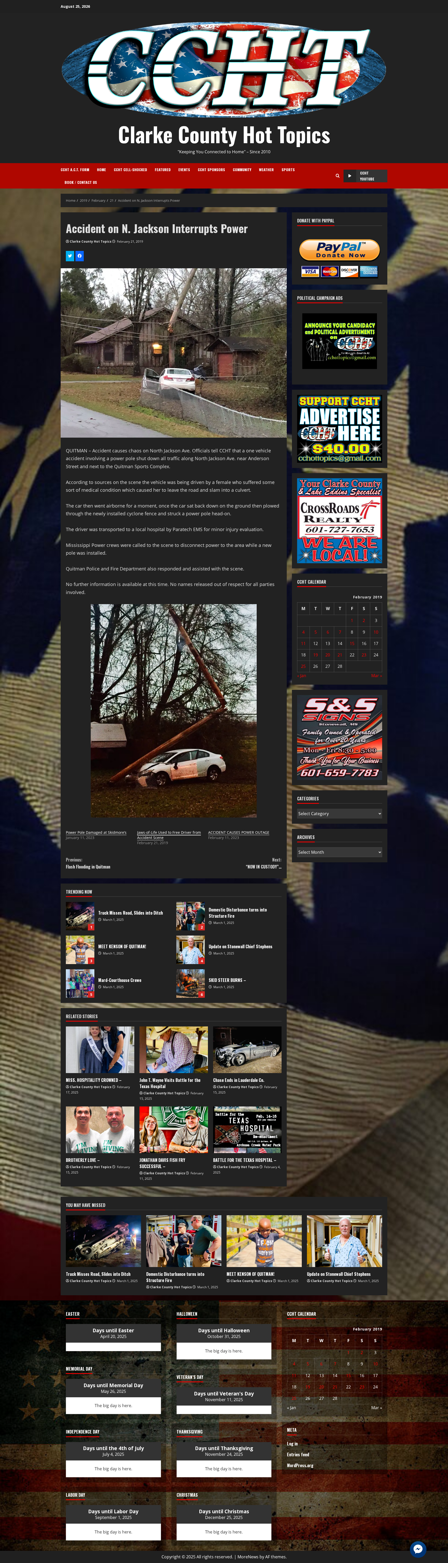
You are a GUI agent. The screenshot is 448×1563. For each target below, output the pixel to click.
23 (364, 655)
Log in (292, 1444)
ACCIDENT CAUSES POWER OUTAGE (238, 832)
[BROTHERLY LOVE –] (100, 1129)
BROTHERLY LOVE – (83, 1160)
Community (242, 169)
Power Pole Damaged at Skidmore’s (96, 832)
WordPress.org (300, 1465)
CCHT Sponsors (211, 169)
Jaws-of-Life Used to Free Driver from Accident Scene (169, 835)
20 (327, 655)
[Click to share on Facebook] (79, 256)
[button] (327, 354)
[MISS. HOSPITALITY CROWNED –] (100, 1049)
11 (303, 643)
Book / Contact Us (81, 182)
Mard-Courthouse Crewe (80, 983)
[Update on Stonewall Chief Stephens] (344, 1241)
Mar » (376, 675)
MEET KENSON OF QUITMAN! (80, 950)
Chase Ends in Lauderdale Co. (238, 1080)
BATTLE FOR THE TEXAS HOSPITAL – (244, 1160)
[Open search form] (338, 176)
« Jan (301, 675)
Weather (266, 169)
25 (303, 666)
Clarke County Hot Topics (224, 134)
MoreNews (247, 1557)
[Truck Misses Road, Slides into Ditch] (103, 1241)
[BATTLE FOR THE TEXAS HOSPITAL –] (247, 1129)
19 (315, 655)
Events (184, 169)
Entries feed (298, 1454)
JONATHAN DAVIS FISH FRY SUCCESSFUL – (162, 1163)
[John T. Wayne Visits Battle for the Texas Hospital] (173, 1049)
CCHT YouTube (367, 176)
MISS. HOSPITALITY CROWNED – (94, 1080)
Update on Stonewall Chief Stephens (190, 950)
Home (101, 169)
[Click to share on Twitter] (70, 256)
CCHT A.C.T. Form (75, 169)
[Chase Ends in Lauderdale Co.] (247, 1049)
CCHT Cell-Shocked (130, 169)
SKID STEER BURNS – (190, 983)
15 (352, 643)
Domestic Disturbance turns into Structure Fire (190, 916)
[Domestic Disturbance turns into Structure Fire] (183, 1241)
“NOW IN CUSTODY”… (264, 863)
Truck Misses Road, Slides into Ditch (80, 916)
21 (340, 655)
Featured (163, 169)
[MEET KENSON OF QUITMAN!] (264, 1241)
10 (376, 632)
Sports (288, 169)
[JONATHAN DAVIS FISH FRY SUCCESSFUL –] (173, 1129)
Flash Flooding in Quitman (88, 863)
